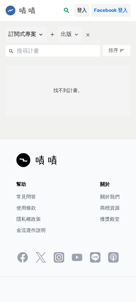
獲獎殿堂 (110, 219)
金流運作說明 (31, 230)
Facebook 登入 (111, 10)
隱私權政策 (28, 219)
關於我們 (110, 197)
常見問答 (26, 197)
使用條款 (26, 208)
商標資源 (110, 208)
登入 (82, 10)
